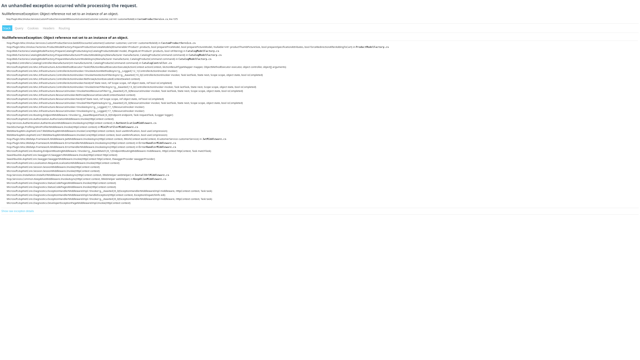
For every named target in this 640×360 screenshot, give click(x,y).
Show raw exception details (17, 211)
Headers (49, 28)
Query (19, 28)
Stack (7, 28)
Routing (64, 28)
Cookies (34, 28)
